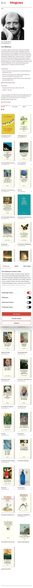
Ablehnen (16, 323)
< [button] (1, 93)
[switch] (29, 297)
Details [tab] (16, 266)
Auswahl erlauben (16, 318)
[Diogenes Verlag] (16, 2)
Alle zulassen (16, 314)
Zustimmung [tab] (6, 266)
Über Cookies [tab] (27, 266)
